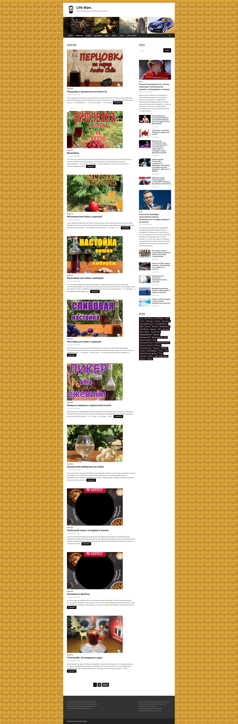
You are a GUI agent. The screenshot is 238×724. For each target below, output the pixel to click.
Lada (141, 318)
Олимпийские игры (145, 348)
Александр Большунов (147, 324)
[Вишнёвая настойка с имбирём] (101, 255)
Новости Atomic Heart (146, 342)
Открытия (156, 348)
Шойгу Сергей (163, 356)
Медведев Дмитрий (145, 334)
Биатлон (147, 326)
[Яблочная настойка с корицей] (101, 194)
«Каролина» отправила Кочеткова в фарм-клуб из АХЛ (160, 132)
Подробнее (117, 102)
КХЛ (159, 329)
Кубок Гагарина (144, 332)
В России (155, 326)
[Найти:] (155, 50)
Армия (88, 35)
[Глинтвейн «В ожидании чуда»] (101, 635)
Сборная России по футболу (148, 353)
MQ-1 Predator (149, 318)
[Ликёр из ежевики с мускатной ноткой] (101, 382)
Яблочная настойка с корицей (84, 216)
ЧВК (156, 356)
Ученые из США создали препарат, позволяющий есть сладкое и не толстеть (161, 266)
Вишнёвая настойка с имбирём (85, 277)
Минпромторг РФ (157, 337)
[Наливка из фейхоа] (101, 571)
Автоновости (166, 321)
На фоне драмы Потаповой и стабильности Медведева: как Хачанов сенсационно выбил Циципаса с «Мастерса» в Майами (161, 165)
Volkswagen (149, 321)
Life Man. (84, 7)
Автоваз (157, 321)
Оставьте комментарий (73, 94)
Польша (142, 350)
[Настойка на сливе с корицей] (101, 319)
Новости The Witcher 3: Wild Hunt (150, 345)
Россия (161, 350)
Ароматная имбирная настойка (85, 466)
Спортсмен (143, 356)
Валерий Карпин (164, 326)
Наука (114, 35)
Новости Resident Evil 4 (162, 342)
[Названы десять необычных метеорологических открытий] (145, 282)
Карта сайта (131, 35)
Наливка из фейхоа (78, 593)
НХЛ (165, 337)
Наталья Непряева (145, 340)
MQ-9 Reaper (160, 318)
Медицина (156, 334)
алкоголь (142, 359)
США (166, 350)
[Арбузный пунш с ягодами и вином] (101, 507)
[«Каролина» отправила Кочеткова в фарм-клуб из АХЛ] (145, 137)
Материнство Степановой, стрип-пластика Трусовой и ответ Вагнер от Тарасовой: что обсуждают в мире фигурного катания (159, 147)
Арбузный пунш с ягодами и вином (87, 530)
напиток (149, 359)
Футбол (150, 356)
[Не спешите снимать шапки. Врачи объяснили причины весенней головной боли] (145, 257)
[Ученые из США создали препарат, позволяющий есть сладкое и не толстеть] (145, 270)
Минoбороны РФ (145, 337)
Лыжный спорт (155, 332)
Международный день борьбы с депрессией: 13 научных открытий (161, 290)
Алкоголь (79, 35)
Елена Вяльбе (144, 329)
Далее (105, 685)
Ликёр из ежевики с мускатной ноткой (89, 405)
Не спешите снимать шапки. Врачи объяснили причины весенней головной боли (161, 253)
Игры (107, 35)
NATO (167, 318)
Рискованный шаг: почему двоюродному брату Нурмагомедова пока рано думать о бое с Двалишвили (161, 119)
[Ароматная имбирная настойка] (101, 444)
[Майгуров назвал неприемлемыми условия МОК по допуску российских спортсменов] (145, 184)
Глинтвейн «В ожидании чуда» (85, 657)
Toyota (142, 321)
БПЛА (141, 326)
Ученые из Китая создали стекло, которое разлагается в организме (161, 301)
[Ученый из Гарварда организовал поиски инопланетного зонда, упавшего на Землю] (155, 210)
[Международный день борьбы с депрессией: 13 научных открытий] (145, 295)
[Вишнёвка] (101, 130)
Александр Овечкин (161, 324)
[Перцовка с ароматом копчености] (101, 69)
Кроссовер (165, 329)
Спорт (121, 35)
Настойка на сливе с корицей (84, 341)
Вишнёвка (73, 152)
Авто (70, 35)
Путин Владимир (152, 350)
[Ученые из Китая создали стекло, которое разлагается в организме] (145, 305)
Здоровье (98, 35)
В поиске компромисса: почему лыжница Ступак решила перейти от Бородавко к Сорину (154, 86)
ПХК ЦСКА (164, 348)
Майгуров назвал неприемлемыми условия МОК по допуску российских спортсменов (161, 180)
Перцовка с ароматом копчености (87, 91)
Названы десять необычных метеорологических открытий (159, 278)
